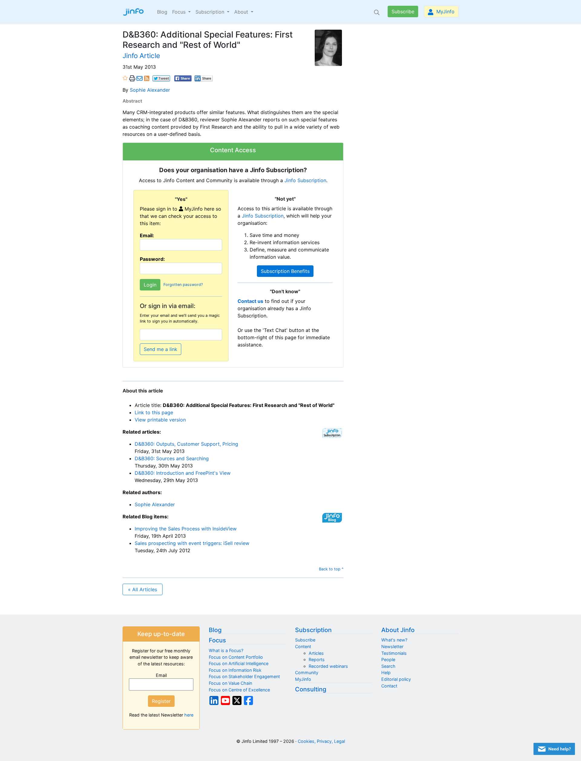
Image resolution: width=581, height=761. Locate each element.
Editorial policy (396, 679)
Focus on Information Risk (235, 670)
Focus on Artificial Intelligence (238, 663)
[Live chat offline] (554, 749)
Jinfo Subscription (305, 180)
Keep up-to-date (161, 634)
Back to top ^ (331, 569)
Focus (217, 640)
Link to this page (154, 412)
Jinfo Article (141, 55)
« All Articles (142, 589)
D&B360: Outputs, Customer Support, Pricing (186, 444)
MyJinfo (445, 11)
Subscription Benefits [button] (285, 271)
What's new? (394, 639)
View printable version (160, 420)
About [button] (242, 12)
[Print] (132, 78)
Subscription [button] (210, 12)
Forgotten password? (183, 284)
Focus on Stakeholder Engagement (244, 676)
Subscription (313, 630)
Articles (316, 653)
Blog (162, 12)
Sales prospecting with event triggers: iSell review (192, 543)
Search (388, 666)
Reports (317, 659)
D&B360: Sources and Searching (172, 458)
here (188, 714)
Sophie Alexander (150, 90)
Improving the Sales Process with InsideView (186, 529)
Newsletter (392, 646)
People (388, 659)
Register (161, 701)
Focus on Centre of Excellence (239, 689)
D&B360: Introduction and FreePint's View (183, 473)
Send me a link (160, 349)
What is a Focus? (226, 650)
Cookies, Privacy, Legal (321, 741)
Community (306, 672)
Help (386, 672)
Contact (389, 685)
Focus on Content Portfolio (236, 657)
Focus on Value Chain (230, 683)
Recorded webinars (328, 666)
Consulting (310, 689)
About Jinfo (398, 630)
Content (303, 646)
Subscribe (403, 11)
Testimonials (394, 653)
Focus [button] (179, 12)
